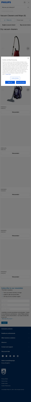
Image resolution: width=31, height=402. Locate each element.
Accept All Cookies (21, 82)
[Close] (28, 58)
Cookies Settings (15, 78)
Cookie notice (8, 74)
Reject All (10, 82)
